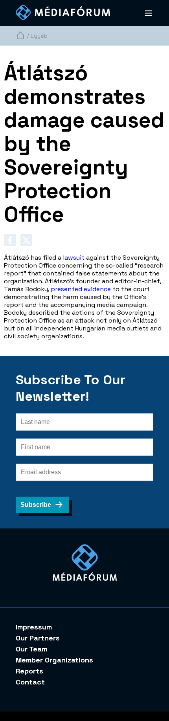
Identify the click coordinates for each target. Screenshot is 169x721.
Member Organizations (54, 659)
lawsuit (73, 257)
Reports (29, 670)
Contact (30, 681)
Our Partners (38, 637)
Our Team (31, 648)
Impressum (34, 626)
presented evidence (81, 289)
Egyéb (39, 36)
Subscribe (35, 504)
